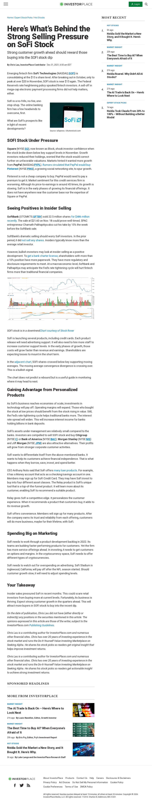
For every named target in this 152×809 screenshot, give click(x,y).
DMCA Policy (86, 787)
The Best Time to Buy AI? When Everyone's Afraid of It (125, 57)
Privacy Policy (50, 782)
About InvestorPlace (53, 778)
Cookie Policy (116, 782)
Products (69, 778)
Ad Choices (64, 782)
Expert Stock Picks (23, 17)
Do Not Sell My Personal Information (90, 782)
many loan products (65, 470)
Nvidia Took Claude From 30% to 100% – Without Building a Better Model (126, 114)
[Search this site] (146, 4)
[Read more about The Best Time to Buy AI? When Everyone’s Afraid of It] (83, 730)
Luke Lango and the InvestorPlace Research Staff (42, 757)
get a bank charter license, (42, 255)
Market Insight (15, 704)
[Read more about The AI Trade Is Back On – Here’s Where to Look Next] (83, 710)
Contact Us (82, 778)
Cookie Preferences (52, 787)
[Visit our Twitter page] (21, 785)
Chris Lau (14, 65)
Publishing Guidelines (41, 625)
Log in (137, 4)
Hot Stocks (39, 17)
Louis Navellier (26, 718)
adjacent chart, (23, 361)
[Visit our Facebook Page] (15, 785)
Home (10, 17)
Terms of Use (71, 787)
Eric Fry (22, 737)
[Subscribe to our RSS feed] (28, 785)
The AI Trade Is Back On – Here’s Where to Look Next (125, 94)
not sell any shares (33, 240)
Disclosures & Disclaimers (118, 778)
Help (92, 778)
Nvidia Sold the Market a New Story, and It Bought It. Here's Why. (124, 37)
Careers (100, 778)
